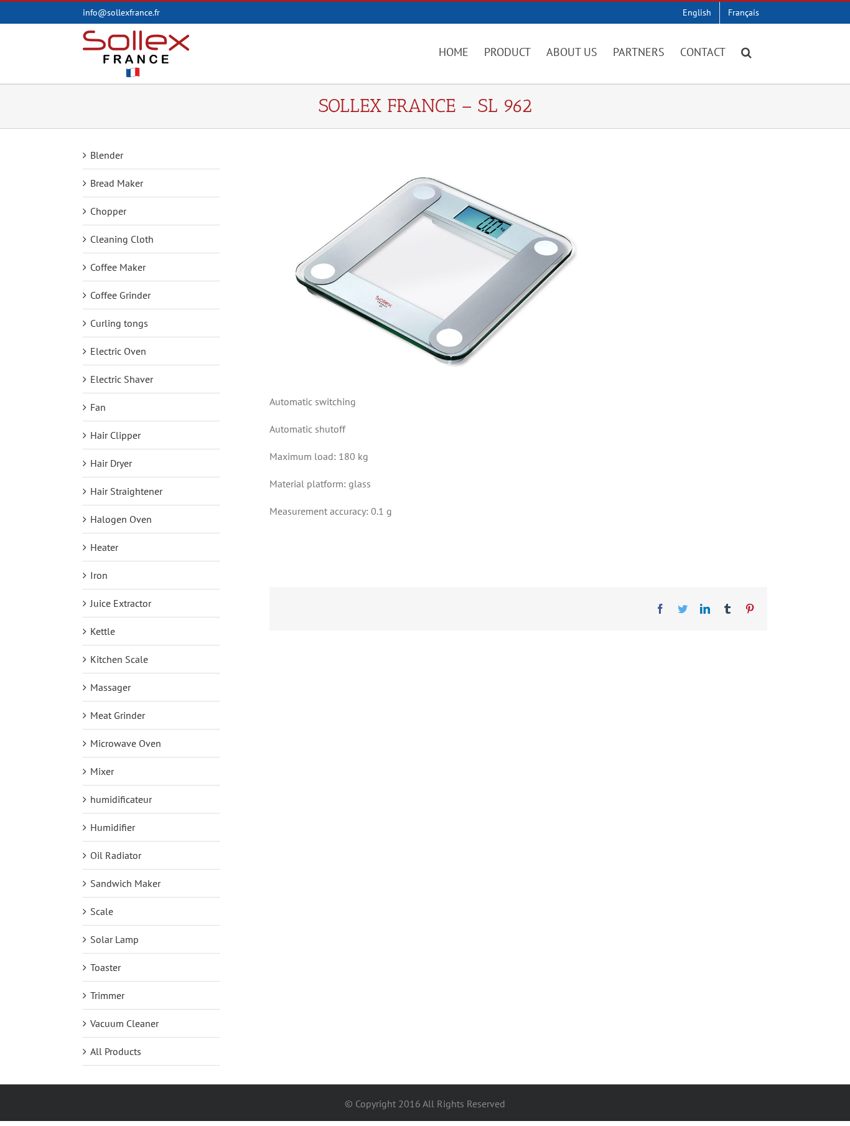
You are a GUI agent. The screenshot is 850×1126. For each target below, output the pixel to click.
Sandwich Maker (125, 883)
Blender (106, 155)
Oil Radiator (115, 855)
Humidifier (112, 827)
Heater (104, 547)
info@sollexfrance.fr (121, 12)
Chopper (108, 211)
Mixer (102, 771)
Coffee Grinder (120, 295)
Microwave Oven (125, 743)
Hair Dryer (111, 463)
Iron (99, 575)
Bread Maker (116, 183)
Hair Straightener (126, 491)
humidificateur (121, 799)
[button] (746, 51)
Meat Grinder (117, 715)
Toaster (105, 967)
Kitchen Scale (119, 659)
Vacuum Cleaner (124, 1023)
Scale (101, 911)
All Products (115, 1051)
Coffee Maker (118, 267)
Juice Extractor (120, 603)
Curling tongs (119, 323)
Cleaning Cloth (122, 239)
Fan (98, 407)
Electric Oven (118, 351)
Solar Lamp (114, 939)
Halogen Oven (121, 519)
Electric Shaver (121, 379)
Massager (110, 687)
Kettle (102, 631)
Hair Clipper (115, 435)
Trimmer (107, 995)
